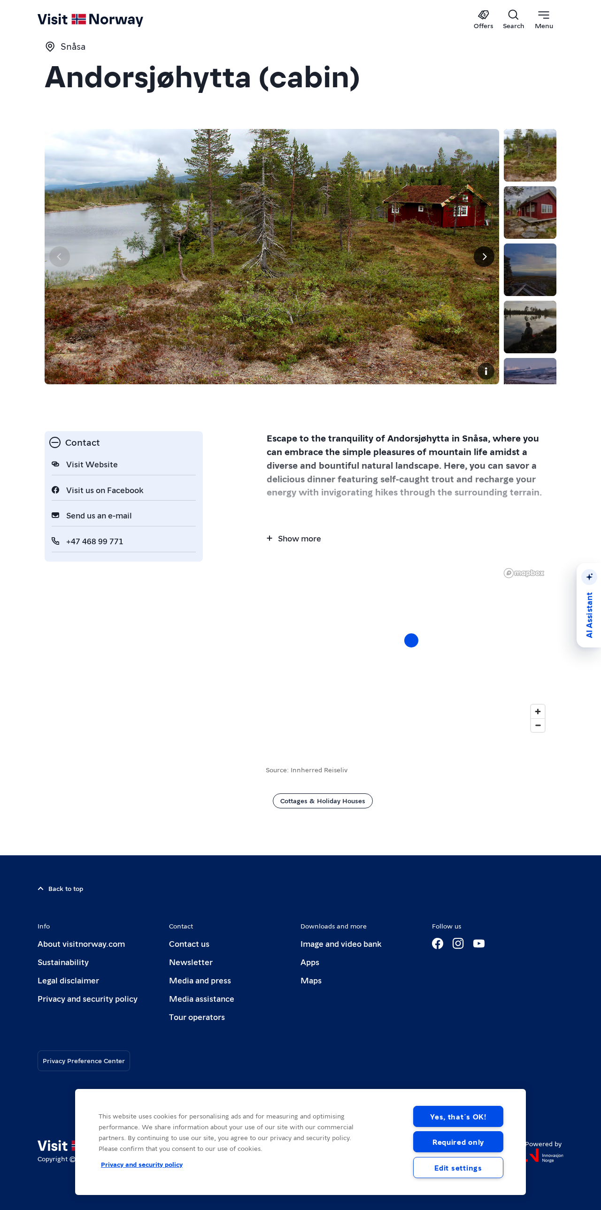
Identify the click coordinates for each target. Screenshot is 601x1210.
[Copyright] (486, 371)
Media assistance (201, 998)
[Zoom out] (538, 725)
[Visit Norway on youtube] (479, 943)
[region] (300, 1142)
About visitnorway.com (81, 943)
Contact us (189, 943)
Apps (309, 961)
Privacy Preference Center (84, 1060)
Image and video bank (340, 943)
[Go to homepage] (106, 19)
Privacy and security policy (88, 998)
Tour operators (197, 1016)
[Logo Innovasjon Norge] (544, 1156)
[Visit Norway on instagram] (458, 943)
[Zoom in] (538, 711)
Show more (299, 538)
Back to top (65, 888)
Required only (458, 1142)
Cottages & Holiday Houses (322, 800)
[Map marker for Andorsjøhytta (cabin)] (411, 640)
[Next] (484, 256)
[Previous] (59, 256)
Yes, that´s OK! (458, 1116)
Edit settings (458, 1167)
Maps (311, 979)
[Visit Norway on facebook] (437, 943)
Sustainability (63, 961)
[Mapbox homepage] (524, 573)
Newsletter (191, 961)
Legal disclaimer (68, 979)
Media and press (200, 979)
